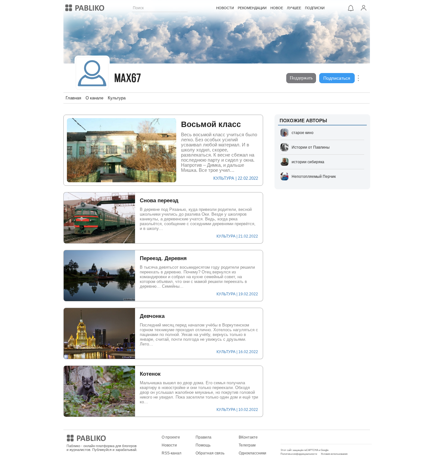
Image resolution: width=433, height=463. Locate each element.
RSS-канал (171, 453)
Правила (203, 437)
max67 (127, 79)
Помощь (203, 445)
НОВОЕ (276, 8)
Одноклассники (252, 453)
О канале (94, 98)
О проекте (171, 437)
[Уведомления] (351, 8)
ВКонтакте (248, 437)
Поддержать (301, 78)
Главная (73, 98)
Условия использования (334, 454)
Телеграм (247, 445)
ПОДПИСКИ (315, 8)
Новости (169, 445)
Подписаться (336, 78)
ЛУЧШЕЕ (294, 8)
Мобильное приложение (303, 437)
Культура (117, 98)
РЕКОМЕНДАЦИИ (252, 8)
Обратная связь (210, 453)
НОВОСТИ (225, 8)
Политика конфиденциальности (299, 454)
